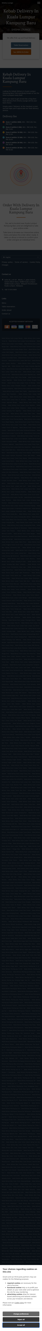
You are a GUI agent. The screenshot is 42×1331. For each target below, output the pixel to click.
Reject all (21, 1319)
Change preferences (21, 1314)
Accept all (21, 1325)
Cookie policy (19, 1303)
